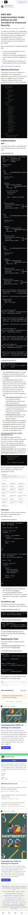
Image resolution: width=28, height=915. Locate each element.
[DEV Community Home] (6, 2)
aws (2, 28)
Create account (22, 2)
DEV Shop (18, 899)
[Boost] (21, 912)
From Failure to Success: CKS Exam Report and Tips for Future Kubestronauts (13, 804)
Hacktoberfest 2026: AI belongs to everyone (12, 726)
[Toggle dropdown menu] (26, 706)
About (15, 897)
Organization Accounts (18, 895)
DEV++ (17, 891)
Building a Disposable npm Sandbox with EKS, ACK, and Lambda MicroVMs (13, 789)
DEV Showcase (8, 897)
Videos (22, 891)
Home (4, 891)
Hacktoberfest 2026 (11, 736)
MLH (23, 899)
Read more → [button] (5, 747)
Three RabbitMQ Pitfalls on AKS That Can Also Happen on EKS (13, 796)
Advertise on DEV (7, 895)
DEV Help (19, 893)
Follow (14, 760)
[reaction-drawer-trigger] (3, 912)
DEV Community (5, 886)
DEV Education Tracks (11, 893)
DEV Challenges (11, 891)
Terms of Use (23, 902)
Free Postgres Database (9, 899)
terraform (16, 28)
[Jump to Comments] (10, 912)
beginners (8, 28)
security (22, 28)
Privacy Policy (15, 902)
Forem (8, 904)
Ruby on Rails (14, 907)
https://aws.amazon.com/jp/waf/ (11, 66)
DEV (8, 905)
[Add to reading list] (16, 912)
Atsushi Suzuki (9, 5)
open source (16, 904)
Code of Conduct (10, 701)
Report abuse (19, 701)
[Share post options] (25, 912)
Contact (20, 897)
